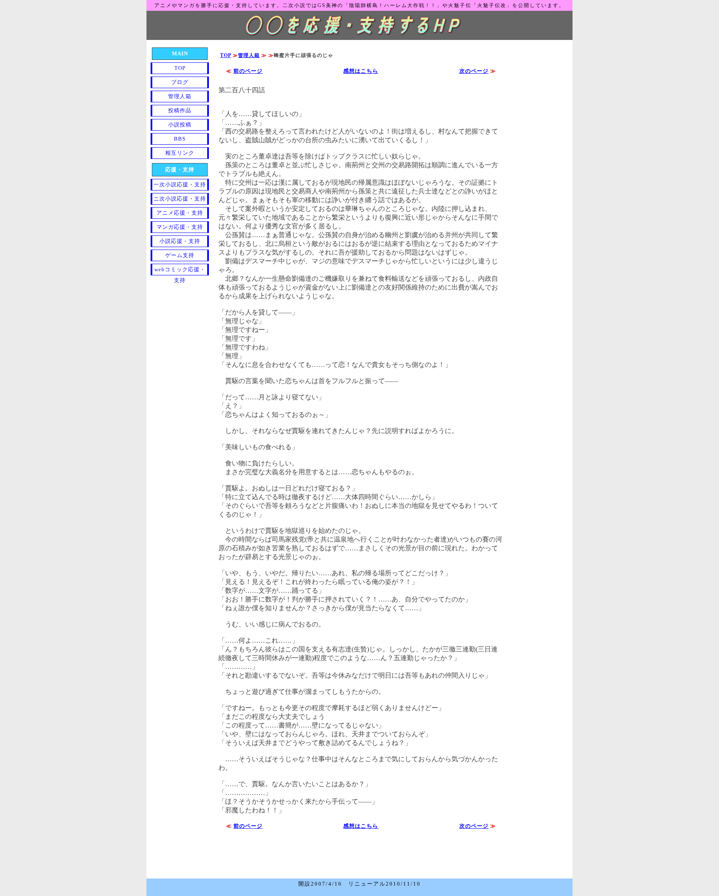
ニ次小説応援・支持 (180, 199)
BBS (180, 139)
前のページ (248, 71)
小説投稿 (179, 124)
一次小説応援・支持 (180, 184)
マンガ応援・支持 (179, 227)
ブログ (179, 82)
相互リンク (179, 153)
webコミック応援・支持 (180, 270)
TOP (225, 55)
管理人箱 (249, 55)
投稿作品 (179, 110)
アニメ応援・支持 (179, 213)
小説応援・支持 (179, 241)
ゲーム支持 (179, 255)
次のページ (473, 71)
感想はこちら (360, 71)
